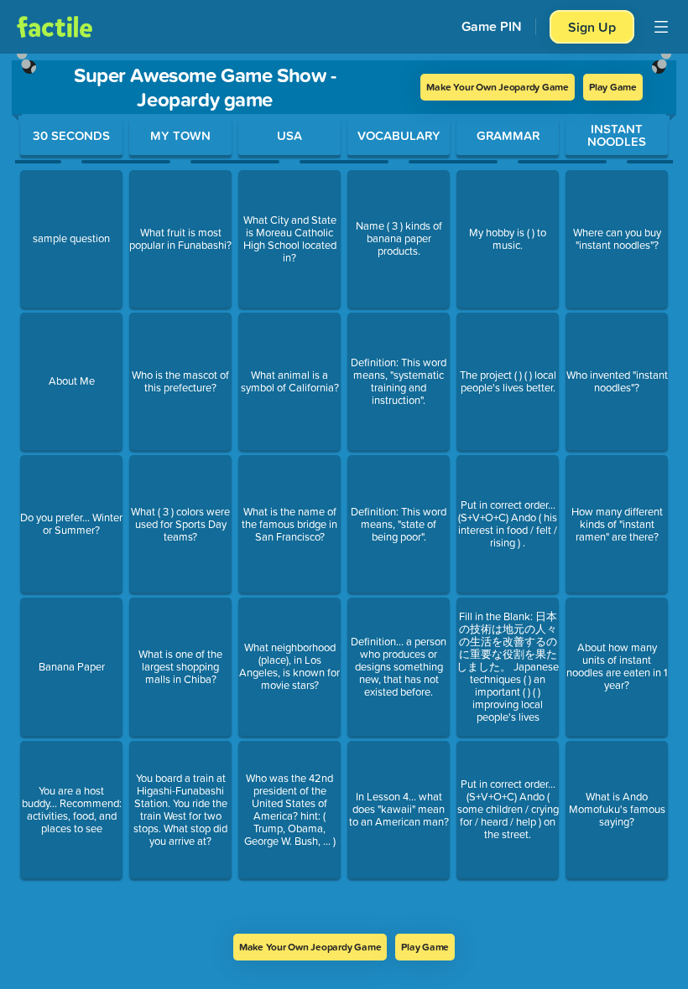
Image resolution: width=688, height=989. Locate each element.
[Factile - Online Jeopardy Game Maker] (54, 27)
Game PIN (491, 26)
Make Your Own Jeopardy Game (497, 87)
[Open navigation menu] (661, 26)
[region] (344, 494)
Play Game (613, 87)
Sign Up (592, 27)
